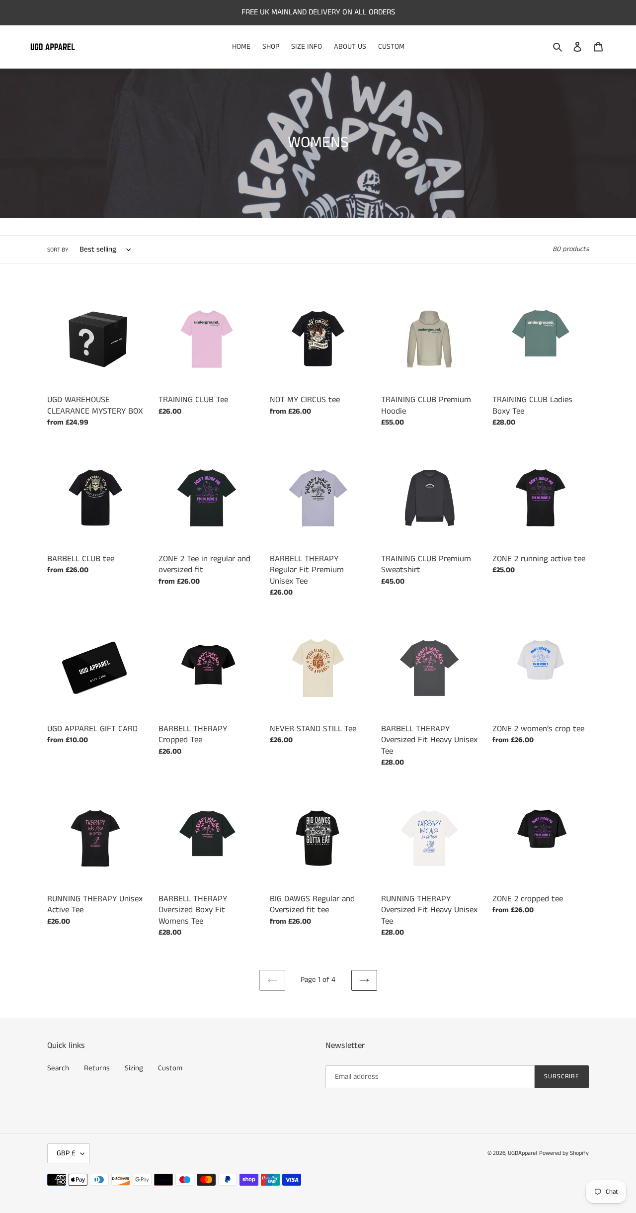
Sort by (58, 250)
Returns (97, 1068)
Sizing (134, 1068)
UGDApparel (522, 1153)
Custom (170, 1068)
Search (58, 1068)
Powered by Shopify (564, 1153)
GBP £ (66, 1153)
